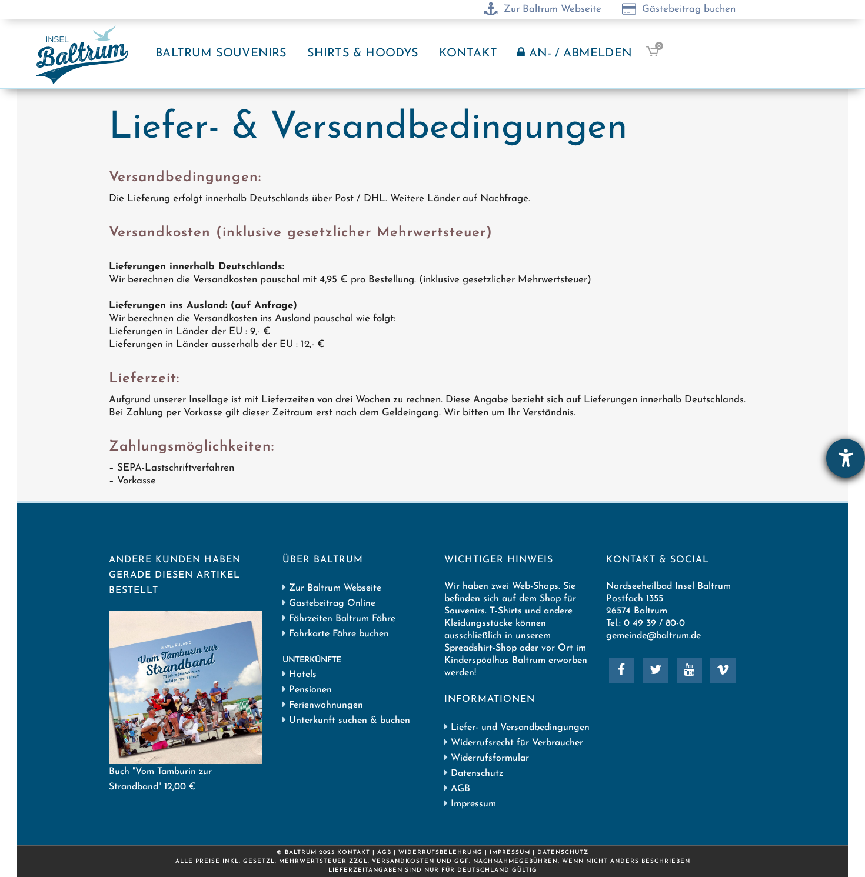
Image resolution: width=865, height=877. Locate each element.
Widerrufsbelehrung (440, 852)
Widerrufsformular (490, 758)
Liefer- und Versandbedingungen (520, 727)
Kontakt (353, 852)
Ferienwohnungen (326, 705)
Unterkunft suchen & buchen (349, 720)
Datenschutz (477, 773)
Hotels (303, 674)
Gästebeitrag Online (332, 603)
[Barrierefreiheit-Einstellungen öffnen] (845, 458)
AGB (460, 788)
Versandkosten (403, 861)
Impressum (473, 804)
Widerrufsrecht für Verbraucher (517, 743)
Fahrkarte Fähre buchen (337, 634)
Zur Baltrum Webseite (335, 588)
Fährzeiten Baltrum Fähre (340, 618)
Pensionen (310, 690)
